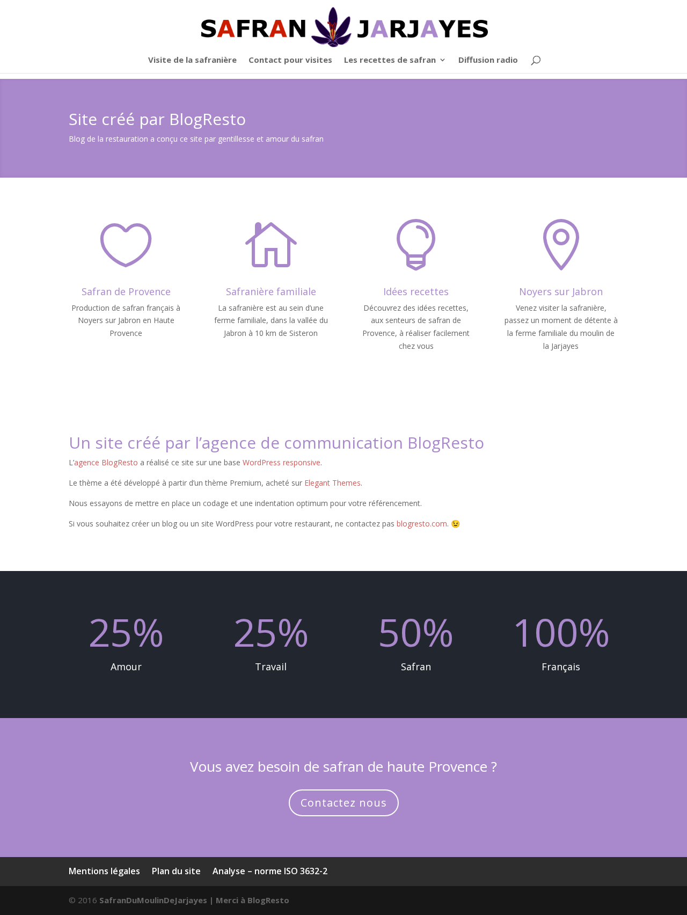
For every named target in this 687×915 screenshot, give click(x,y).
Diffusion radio (488, 60)
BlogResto (268, 900)
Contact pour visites (290, 60)
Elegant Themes (332, 483)
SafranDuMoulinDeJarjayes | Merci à (173, 900)
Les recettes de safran (390, 60)
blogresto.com (422, 523)
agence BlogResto (106, 462)
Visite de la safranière (192, 60)
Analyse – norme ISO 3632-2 (270, 871)
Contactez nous (344, 802)
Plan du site (176, 871)
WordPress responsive (281, 462)
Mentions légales (104, 871)
